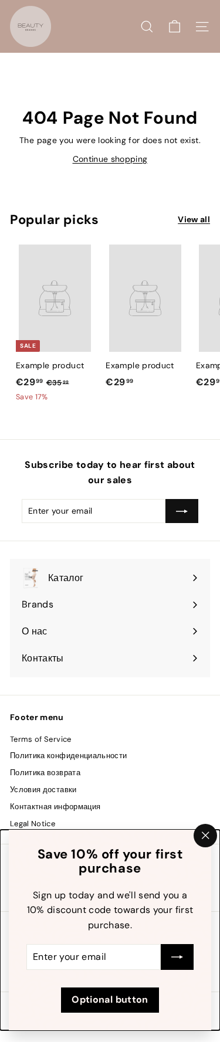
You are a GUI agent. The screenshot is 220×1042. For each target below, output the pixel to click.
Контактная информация (55, 807)
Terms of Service (41, 739)
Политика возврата (45, 773)
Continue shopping (110, 159)
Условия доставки (43, 790)
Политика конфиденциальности (68, 756)
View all (194, 219)
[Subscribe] (177, 957)
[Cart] (174, 26)
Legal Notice (32, 824)
